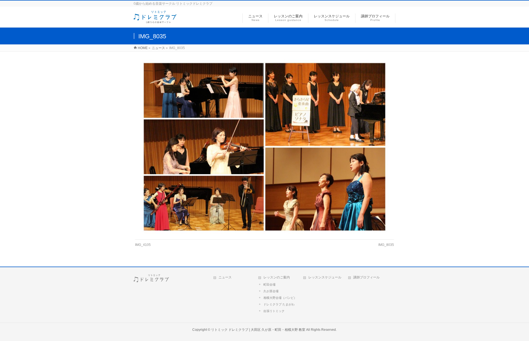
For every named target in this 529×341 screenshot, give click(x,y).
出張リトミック (274, 311)
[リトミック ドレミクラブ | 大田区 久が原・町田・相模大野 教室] (155, 20)
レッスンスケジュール (324, 277)
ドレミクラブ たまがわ (279, 304)
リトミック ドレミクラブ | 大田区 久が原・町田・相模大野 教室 (258, 330)
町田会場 (269, 284)
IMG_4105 (143, 245)
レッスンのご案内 (276, 277)
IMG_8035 (386, 245)
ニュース (225, 277)
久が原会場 (271, 291)
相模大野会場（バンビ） (280, 297)
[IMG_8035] (264, 147)
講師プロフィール (366, 277)
